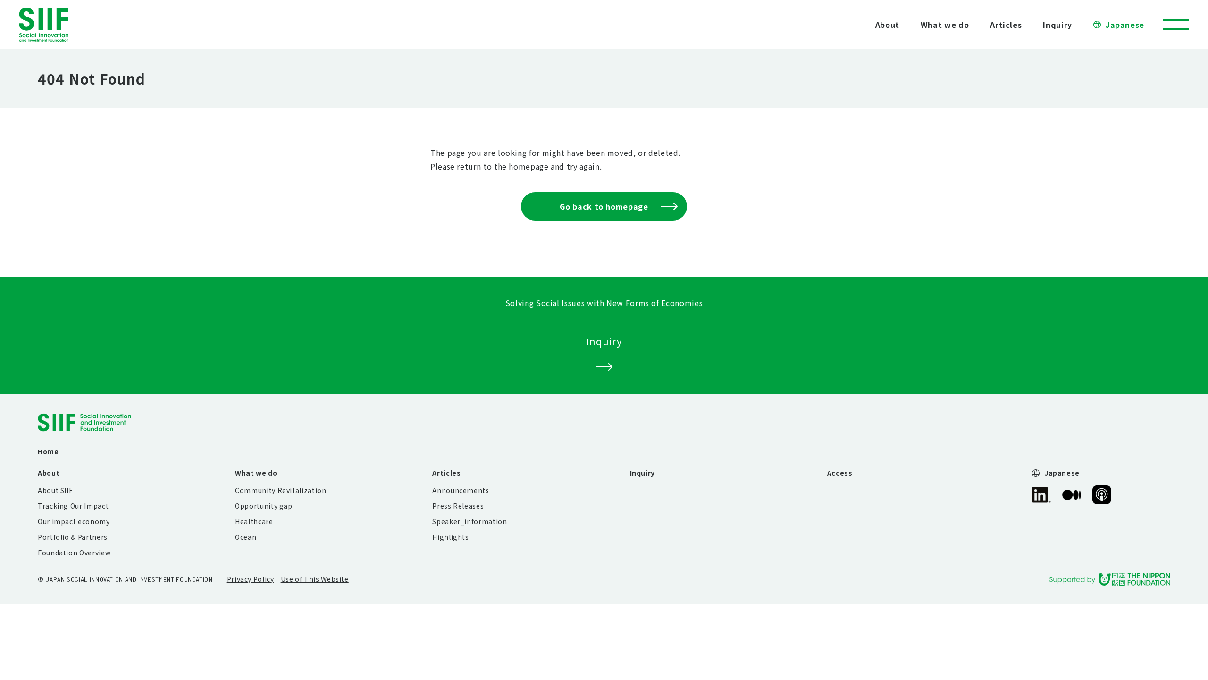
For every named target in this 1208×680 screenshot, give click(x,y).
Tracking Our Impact (73, 505)
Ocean (245, 537)
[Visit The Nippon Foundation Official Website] (1109, 579)
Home (48, 451)
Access (840, 472)
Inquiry (1057, 24)
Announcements (460, 490)
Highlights (450, 537)
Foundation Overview (74, 552)
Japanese (1125, 24)
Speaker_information (469, 521)
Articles (1006, 24)
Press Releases (458, 505)
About (887, 24)
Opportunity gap (264, 505)
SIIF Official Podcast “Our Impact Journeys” (1101, 494)
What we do (945, 24)
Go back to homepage (604, 206)
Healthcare (254, 521)
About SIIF (55, 490)
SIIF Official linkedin (1041, 494)
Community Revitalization (280, 490)
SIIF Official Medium (1071, 494)
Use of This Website (315, 579)
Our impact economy (74, 521)
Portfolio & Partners (73, 537)
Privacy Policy (250, 579)
